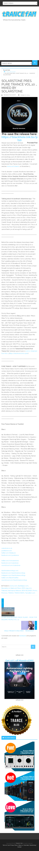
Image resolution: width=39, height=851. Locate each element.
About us (20, 845)
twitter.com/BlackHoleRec (10, 577)
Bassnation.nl (6, 588)
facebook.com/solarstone (10, 563)
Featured (4, 590)
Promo (35, 590)
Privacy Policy (14, 845)
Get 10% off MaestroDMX (19, 660)
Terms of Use (6, 845)
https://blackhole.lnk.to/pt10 (20, 138)
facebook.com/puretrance (10, 555)
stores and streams (13, 166)
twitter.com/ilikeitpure (9, 553)
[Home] (4, 71)
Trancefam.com (30, 593)
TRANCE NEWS (19, 593)
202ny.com (13, 586)
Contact (20, 847)
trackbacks (22, 635)
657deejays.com (23, 586)
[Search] (33, 647)
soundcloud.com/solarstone (11, 565)
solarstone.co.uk (7, 548)
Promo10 (4, 593)
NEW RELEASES (27, 590)
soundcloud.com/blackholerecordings (14, 580)
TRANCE (11, 593)
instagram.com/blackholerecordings (13, 575)
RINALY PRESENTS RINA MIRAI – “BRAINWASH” (19, 631)
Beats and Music (16, 588)
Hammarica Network (14, 590)
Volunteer (26, 845)
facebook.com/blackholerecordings (13, 573)
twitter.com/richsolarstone (10, 560)
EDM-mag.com (27, 588)
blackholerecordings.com (10, 570)
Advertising (33, 845)
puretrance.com (7, 550)
